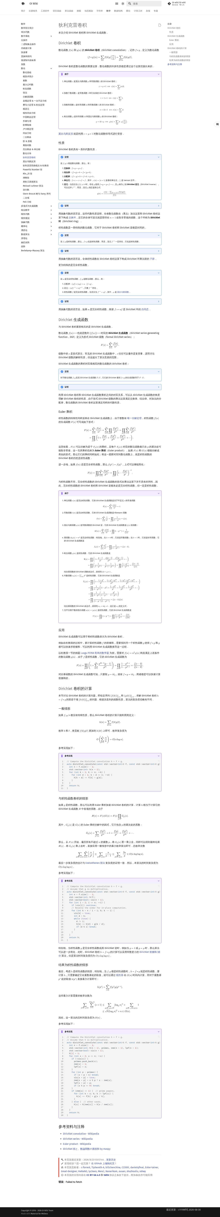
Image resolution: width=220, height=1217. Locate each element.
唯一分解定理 (134, 418)
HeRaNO (82, 1171)
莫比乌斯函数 (123, 292)
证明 (67, 206)
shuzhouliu (132, 1171)
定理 (67, 157)
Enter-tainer (151, 1167)
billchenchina (113, 1167)
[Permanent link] (83, 43)
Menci (101, 1171)
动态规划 (89, 11)
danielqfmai (137, 1167)
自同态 (145, 309)
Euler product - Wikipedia (77, 1144)
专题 (156, 11)
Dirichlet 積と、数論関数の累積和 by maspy (86, 1148)
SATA (106, 1175)
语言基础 (57, 11)
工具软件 (45, 11)
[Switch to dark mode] (123, 4)
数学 (108, 11)
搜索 (79, 11)
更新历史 (111, 1159)
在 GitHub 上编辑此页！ (104, 1163)
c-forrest (85, 1167)
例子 (67, 74)
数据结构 (118, 11)
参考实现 (68, 756)
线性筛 (119, 975)
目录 (169, 24)
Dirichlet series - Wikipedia (78, 1138)
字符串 (100, 11)
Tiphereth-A (97, 1167)
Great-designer (69, 1171)
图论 (128, 11)
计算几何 (138, 11)
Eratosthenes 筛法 (95, 862)
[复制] (158, 761)
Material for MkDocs (39, 1213)
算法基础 (69, 11)
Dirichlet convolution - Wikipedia (81, 1133)
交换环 (72, 217)
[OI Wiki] (23, 4)
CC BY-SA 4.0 (93, 1175)
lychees (92, 1171)
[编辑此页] (159, 25)
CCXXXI (125, 1167)
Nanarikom (111, 1171)
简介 (23, 11)
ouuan (122, 1171)
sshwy (142, 1171)
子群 (152, 258)
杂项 (148, 11)
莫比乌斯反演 (66, 133)
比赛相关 (33, 11)
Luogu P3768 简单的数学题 (95, 653)
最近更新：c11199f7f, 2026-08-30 (183, 1209)
